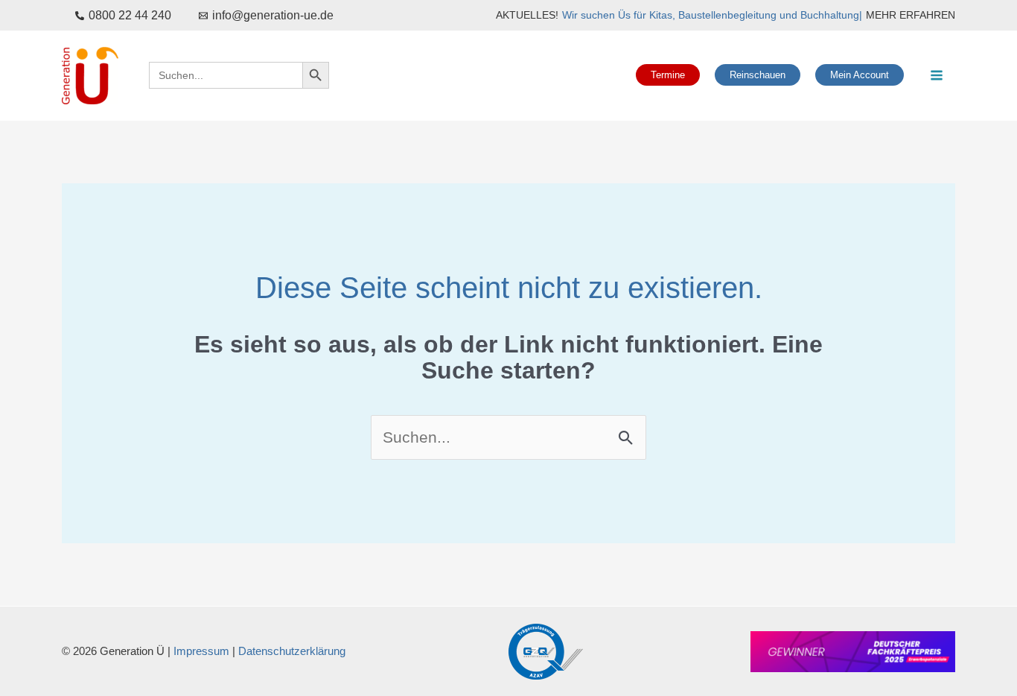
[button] (668, 75)
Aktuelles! (527, 15)
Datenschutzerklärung (291, 651)
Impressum (201, 651)
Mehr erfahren (910, 15)
